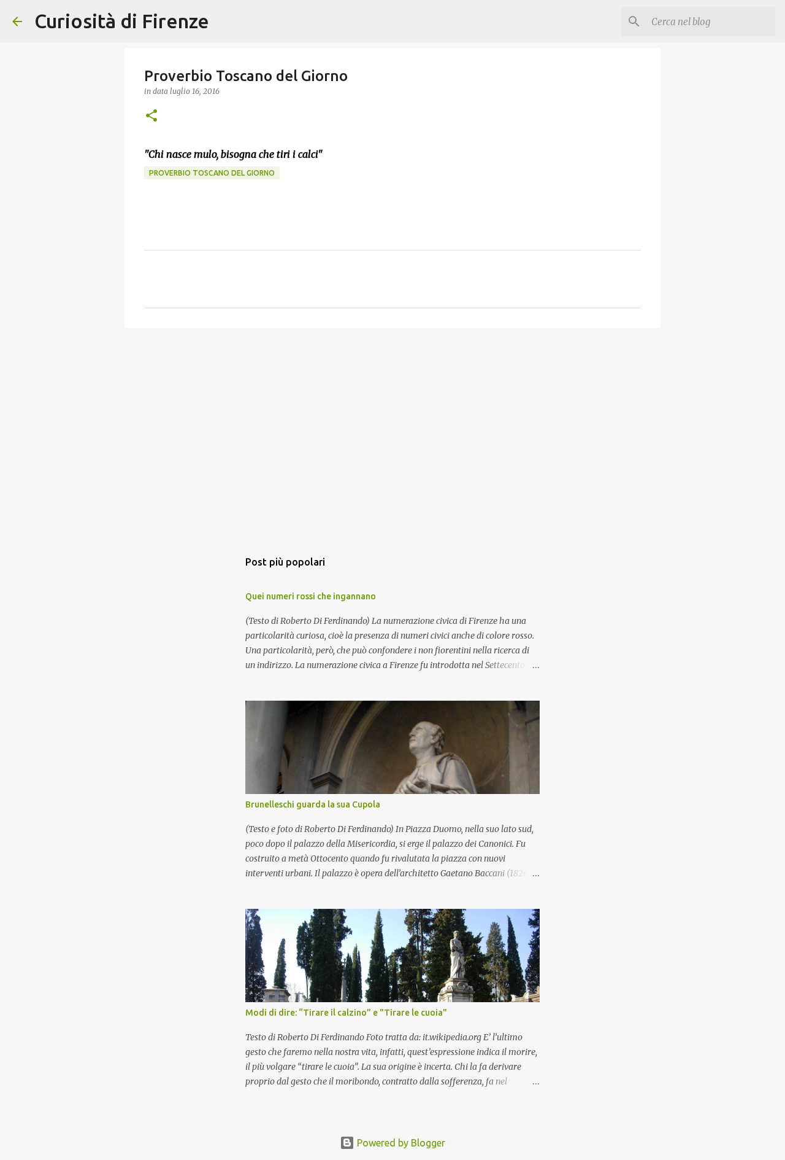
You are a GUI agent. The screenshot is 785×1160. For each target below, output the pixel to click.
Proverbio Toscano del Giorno (212, 173)
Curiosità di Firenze (121, 21)
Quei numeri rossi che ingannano (310, 596)
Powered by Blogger (399, 1142)
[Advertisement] (392, 432)
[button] (151, 116)
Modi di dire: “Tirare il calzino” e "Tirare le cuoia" (346, 1013)
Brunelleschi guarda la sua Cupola (312, 804)
